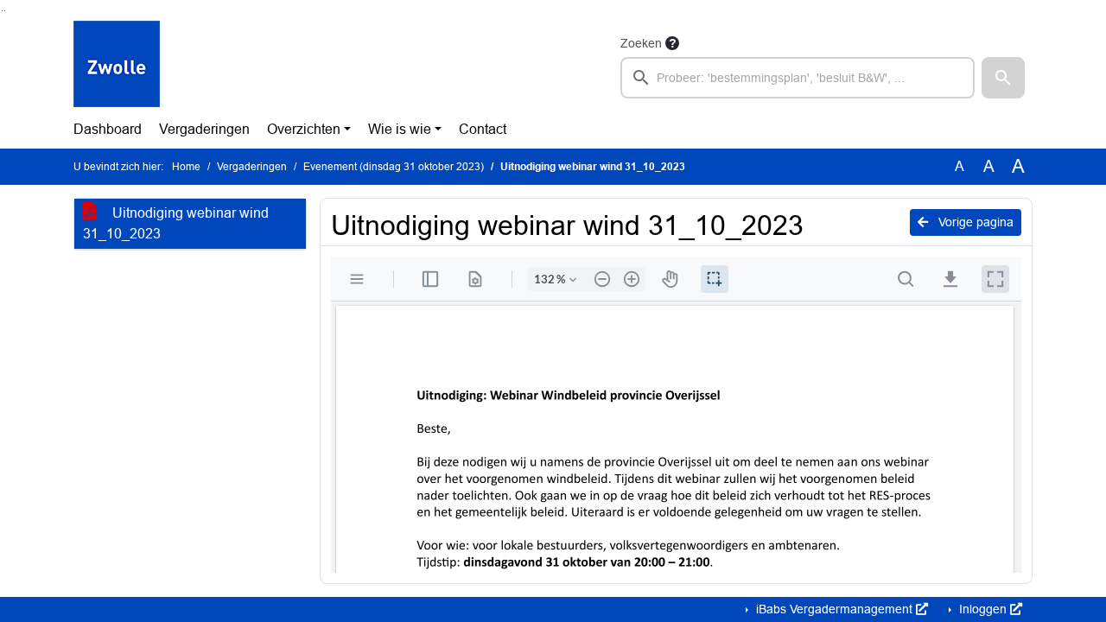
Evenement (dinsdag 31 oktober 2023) (393, 167)
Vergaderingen (204, 129)
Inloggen (983, 609)
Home (186, 167)
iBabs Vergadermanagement (834, 609)
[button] (1003, 77)
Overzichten (303, 129)
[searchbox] (797, 77)
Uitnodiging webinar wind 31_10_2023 (176, 223)
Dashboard (107, 129)
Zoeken (641, 43)
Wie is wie (399, 129)
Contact (482, 129)
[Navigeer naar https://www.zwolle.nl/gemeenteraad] (116, 66)
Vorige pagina (974, 222)
